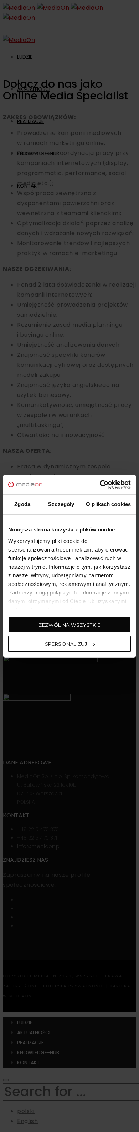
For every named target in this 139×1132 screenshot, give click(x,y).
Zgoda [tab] (22, 504)
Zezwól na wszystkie (69, 625)
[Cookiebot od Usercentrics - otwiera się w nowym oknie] (100, 484)
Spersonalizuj (66, 644)
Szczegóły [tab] (61, 504)
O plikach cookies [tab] (108, 504)
